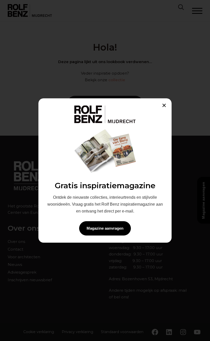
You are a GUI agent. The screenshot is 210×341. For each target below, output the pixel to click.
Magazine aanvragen (105, 228)
